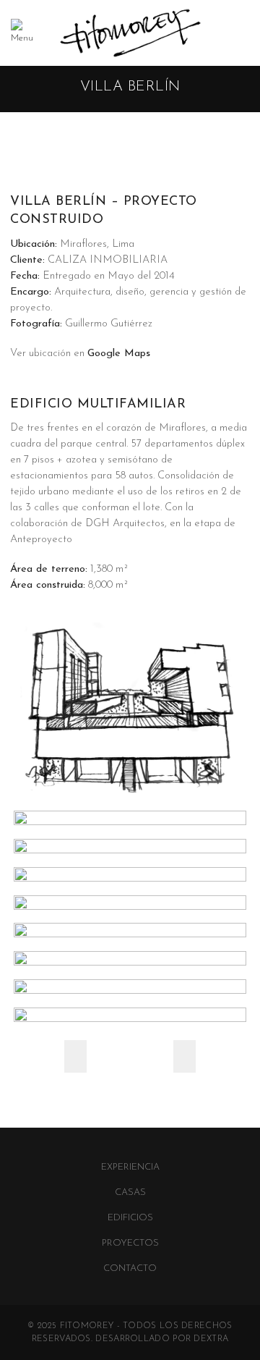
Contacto (130, 1268)
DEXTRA (211, 1339)
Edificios (130, 1217)
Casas (130, 1192)
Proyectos (130, 1243)
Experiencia (130, 1167)
